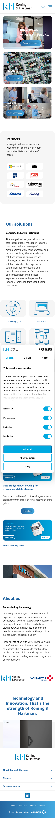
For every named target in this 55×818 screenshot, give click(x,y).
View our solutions (31, 43)
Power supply (13, 321)
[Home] (21, 6)
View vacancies (15, 113)
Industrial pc (42, 321)
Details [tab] (27, 357)
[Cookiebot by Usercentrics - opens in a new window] (39, 349)
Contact (42, 806)
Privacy (33, 806)
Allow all (27, 449)
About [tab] (45, 357)
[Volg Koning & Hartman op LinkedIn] (27, 795)
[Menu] (50, 6)
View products (14, 78)
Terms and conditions (18, 806)
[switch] (47, 418)
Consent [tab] (10, 357)
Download (27, 511)
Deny (27, 466)
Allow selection (27, 458)
